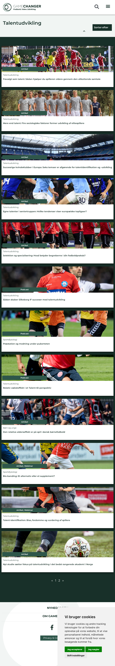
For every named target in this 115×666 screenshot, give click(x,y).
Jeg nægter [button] (93, 649)
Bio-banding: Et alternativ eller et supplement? (29, 476)
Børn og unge (9, 428)
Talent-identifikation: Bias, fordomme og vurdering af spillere (36, 520)
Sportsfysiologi (10, 340)
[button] (108, 6)
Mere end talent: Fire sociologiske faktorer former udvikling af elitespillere (43, 123)
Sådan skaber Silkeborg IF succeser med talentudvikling (34, 299)
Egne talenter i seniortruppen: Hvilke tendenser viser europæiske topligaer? (45, 211)
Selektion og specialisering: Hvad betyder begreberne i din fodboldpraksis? (44, 255)
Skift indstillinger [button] (76, 655)
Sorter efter (101, 27)
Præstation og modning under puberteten (26, 344)
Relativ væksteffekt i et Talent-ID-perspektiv (27, 388)
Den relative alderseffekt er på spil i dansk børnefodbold (34, 432)
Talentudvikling (22, 23)
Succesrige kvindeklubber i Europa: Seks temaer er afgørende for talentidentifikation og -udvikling (57, 167)
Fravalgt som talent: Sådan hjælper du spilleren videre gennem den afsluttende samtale (51, 79)
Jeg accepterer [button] (74, 649)
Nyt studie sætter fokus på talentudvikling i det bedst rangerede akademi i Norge (48, 564)
